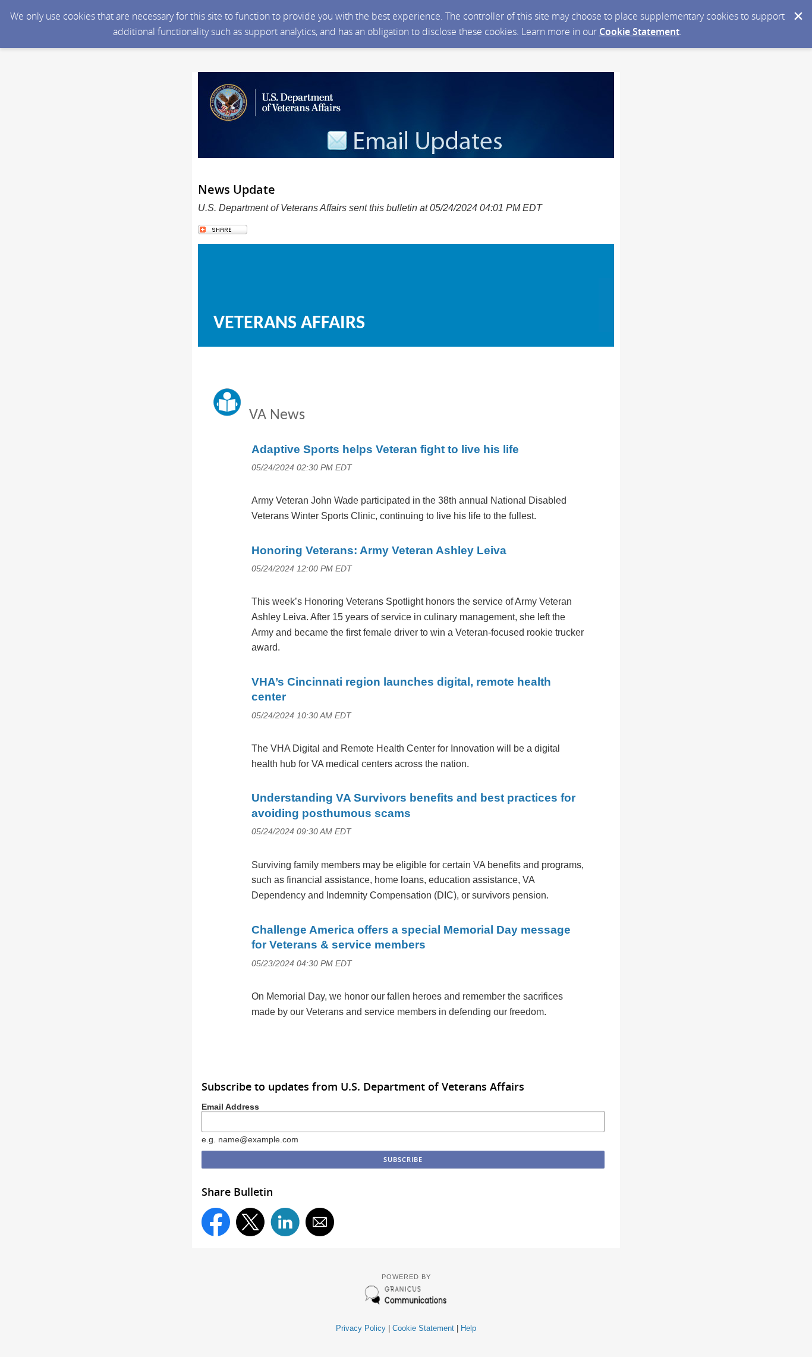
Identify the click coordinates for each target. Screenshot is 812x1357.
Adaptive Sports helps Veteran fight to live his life (385, 449)
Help (468, 1328)
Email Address (230, 1106)
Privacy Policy (361, 1328)
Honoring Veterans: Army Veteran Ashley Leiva (378, 550)
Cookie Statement (639, 31)
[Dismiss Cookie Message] (797, 11)
